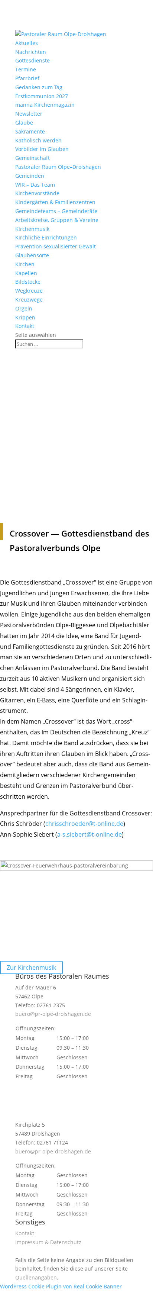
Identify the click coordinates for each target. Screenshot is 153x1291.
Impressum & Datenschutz (48, 1242)
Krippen (25, 317)
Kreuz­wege (29, 299)
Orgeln (23, 308)
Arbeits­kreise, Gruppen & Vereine (56, 219)
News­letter (28, 113)
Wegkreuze (29, 290)
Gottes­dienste (32, 60)
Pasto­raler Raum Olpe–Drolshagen (58, 166)
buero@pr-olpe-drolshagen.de (53, 1013)
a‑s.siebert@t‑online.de (89, 834)
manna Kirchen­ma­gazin (45, 104)
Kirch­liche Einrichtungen (46, 237)
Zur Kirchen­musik (31, 967)
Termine (25, 69)
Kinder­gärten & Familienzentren (55, 202)
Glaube (24, 122)
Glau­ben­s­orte (32, 255)
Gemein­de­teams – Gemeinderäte (56, 211)
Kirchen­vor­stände (37, 193)
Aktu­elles (26, 42)
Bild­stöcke (27, 281)
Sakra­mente (30, 131)
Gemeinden (29, 175)
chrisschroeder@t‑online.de (84, 824)
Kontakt (24, 325)
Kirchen (25, 264)
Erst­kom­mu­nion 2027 (41, 96)
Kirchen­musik (32, 228)
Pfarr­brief (27, 78)
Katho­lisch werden (38, 140)
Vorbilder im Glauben (42, 148)
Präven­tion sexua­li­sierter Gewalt (55, 246)
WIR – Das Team (35, 184)
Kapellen (26, 273)
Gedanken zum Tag (38, 87)
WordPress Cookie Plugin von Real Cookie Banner (61, 1286)
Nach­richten (30, 51)
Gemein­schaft (32, 157)
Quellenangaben (36, 1277)
